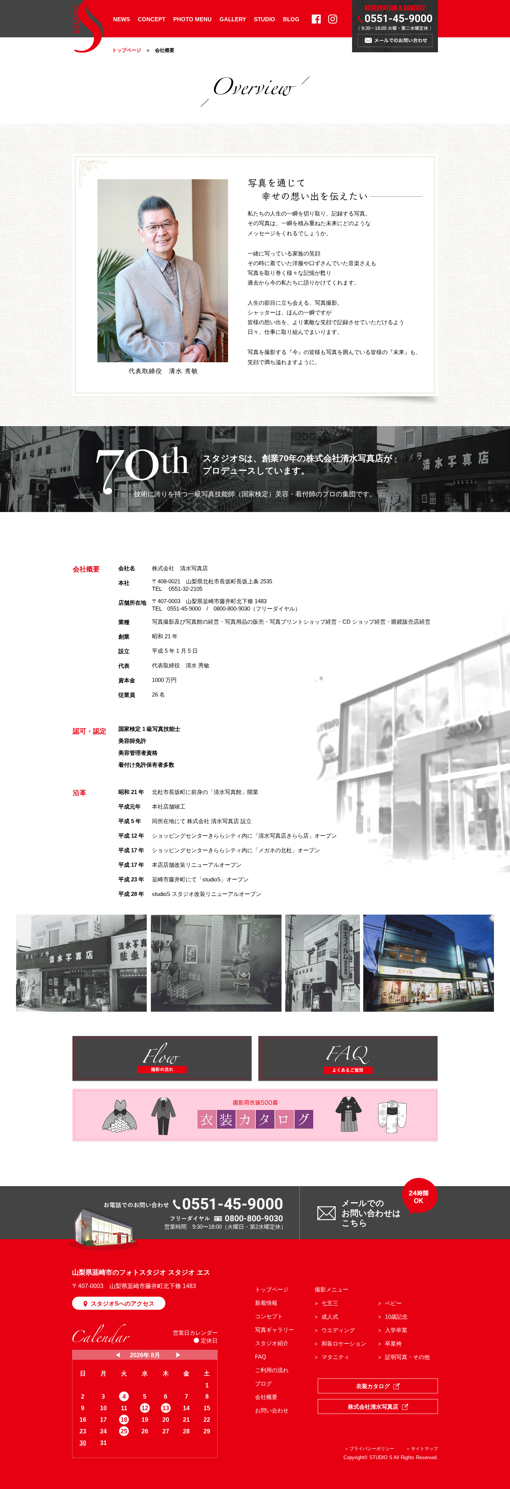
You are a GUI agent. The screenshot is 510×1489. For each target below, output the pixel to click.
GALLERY (233, 19)
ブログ (263, 1383)
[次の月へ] (178, 1355)
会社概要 (266, 1397)
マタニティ (335, 1357)
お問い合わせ (272, 1410)
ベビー (393, 1303)
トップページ (126, 50)
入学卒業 (396, 1330)
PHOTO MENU (192, 19)
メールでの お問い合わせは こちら (371, 1213)
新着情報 (266, 1303)
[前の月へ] (118, 1355)
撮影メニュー (331, 1289)
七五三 (329, 1303)
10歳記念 (396, 1316)
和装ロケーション (343, 1343)
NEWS (121, 19)
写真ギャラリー (274, 1330)
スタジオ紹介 (272, 1343)
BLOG (291, 19)
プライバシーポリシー (371, 1448)
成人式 (329, 1316)
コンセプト (269, 1316)
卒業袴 (393, 1343)
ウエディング (338, 1330)
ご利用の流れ (272, 1370)
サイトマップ (424, 1448)
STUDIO (264, 19)
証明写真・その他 (407, 1357)
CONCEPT (151, 19)
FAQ (260, 1356)
